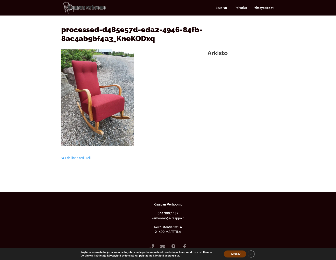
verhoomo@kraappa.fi (168, 218)
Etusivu (221, 8)
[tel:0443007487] (151, 247)
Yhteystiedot (264, 8)
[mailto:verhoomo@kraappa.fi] (162, 247)
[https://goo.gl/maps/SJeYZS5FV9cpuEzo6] (173, 247)
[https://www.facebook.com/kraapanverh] (184, 247)
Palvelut (240, 8)
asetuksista (172, 255)
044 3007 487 (168, 213)
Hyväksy (235, 254)
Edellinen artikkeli (77, 158)
